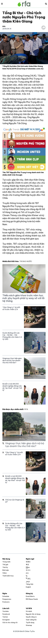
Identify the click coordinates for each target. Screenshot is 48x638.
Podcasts (6, 602)
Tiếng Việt (29, 584)
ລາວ (27, 573)
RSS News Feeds (32, 599)
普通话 (28, 562)
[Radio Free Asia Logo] (24, 3)
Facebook (6, 614)
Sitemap (29, 625)
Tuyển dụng (30, 622)
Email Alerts (30, 596)
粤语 (27, 564)
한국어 (28, 570)
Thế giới (5, 564)
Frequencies (6, 599)
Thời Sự (5, 567)
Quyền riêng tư (31, 617)
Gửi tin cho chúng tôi (9, 622)
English (28, 587)
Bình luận (5, 570)
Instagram (6, 620)
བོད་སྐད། (28, 578)
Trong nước (6, 562)
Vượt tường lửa (31, 620)
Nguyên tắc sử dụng (33, 614)
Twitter (5, 617)
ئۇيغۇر (28, 581)
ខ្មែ (26, 576)
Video (4, 573)
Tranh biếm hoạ (7, 576)
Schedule (5, 596)
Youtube (5, 611)
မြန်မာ (28, 567)
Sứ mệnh (29, 611)
